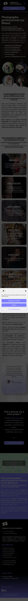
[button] (25, 291)
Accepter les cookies (14, 301)
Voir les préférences (14, 309)
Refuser (14, 305)
